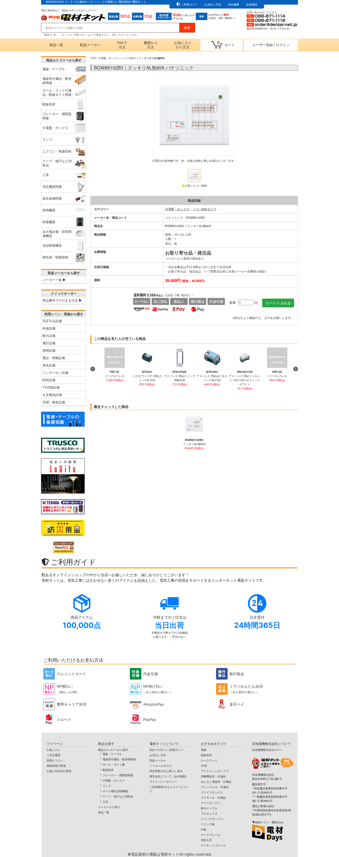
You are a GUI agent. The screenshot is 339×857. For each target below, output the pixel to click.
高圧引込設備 (52, 321)
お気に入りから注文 (182, 45)
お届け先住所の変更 (59, 771)
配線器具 (108, 770)
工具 (105, 801)
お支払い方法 (213, 4)
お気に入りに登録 (196, 185)
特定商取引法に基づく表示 (166, 771)
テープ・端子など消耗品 (118, 796)
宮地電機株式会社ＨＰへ (267, 750)
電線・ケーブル (112, 754)
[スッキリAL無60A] (194, 120)
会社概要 (233, 4)
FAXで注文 (122, 45)
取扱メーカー (90, 45)
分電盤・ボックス (108, 58)
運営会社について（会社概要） (168, 776)
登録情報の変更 (56, 765)
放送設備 (48, 365)
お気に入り (53, 750)
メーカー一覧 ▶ (54, 280)
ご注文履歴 (53, 755)
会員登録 (251, 4)
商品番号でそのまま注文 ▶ (62, 300)
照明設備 (48, 350)
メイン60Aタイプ (131, 58)
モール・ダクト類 (114, 764)
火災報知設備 (52, 395)
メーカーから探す (109, 807)
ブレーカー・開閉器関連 (118, 775)
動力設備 (48, 336)
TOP (93, 58)
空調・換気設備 (53, 402)
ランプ (107, 786)
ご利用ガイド (189, 4)
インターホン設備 (55, 373)
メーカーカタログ (160, 765)
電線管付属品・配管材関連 (119, 759)
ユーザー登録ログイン (271, 45)
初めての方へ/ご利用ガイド (166, 750)
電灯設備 (48, 343)
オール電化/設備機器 (115, 791)
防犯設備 (48, 380)
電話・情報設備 (53, 358)
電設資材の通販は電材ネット (171, 854)
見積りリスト (55, 760)
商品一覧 (56, 45)
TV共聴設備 (50, 387)
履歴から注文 (151, 45)
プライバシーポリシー (163, 781)
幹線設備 (48, 328)
